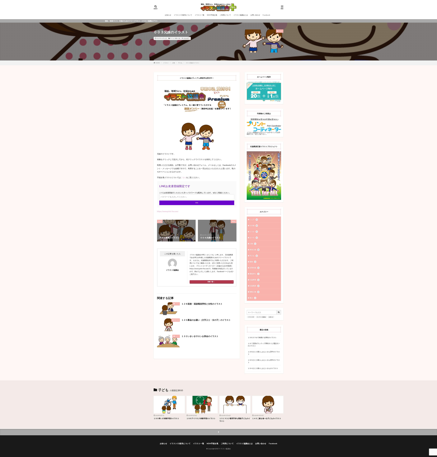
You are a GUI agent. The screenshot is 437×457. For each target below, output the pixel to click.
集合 (252, 298)
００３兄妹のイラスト (192, 63)
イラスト (166, 63)
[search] (279, 312)
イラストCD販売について (183, 15)
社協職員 (254, 286)
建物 (253, 262)
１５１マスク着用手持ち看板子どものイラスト (234, 419)
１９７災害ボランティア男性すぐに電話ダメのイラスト (264, 344)
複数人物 (177, 38)
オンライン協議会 (261, 317)
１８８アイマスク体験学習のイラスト (201, 418)
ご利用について (225, 15)
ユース (177, 303)
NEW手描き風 (212, 15)
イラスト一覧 (199, 15)
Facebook (266, 15)
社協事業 (254, 280)
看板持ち (254, 274)
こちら (183, 177)
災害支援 (254, 268)
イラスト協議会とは (241, 15)
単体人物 (176, 320)
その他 (253, 225)
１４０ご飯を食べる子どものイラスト (266, 418)
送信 (196, 202)
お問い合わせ (255, 15)
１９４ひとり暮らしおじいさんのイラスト (263, 368)
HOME (158, 63)
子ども (172, 38)
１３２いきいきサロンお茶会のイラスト (200, 336)
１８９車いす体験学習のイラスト (166, 418)
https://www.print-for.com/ (167, 211)
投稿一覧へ (211, 281)
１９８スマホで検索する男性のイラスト (262, 337)
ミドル (253, 231)
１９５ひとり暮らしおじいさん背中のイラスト (264, 361)
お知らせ (168, 15)
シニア (177, 336)
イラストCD (251, 317)
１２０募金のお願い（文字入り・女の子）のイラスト (206, 320)
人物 (173, 63)
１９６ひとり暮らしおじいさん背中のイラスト (264, 353)
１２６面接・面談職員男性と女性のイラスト (202, 304)
